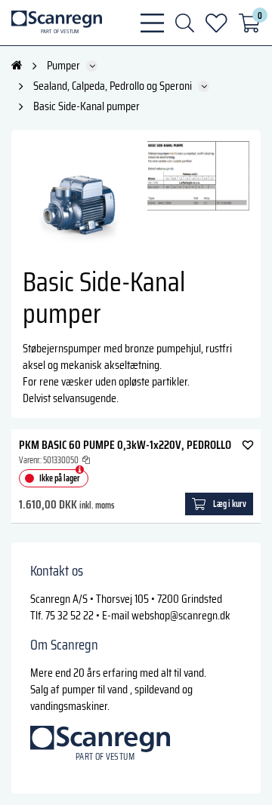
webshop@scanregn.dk (180, 615)
